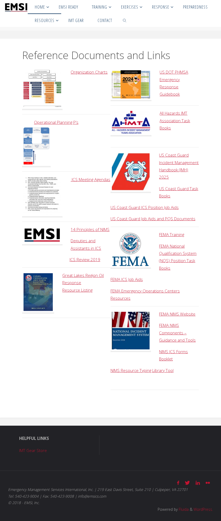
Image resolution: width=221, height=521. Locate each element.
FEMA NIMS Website (177, 314)
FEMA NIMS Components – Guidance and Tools (177, 333)
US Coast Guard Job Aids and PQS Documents (152, 218)
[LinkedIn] (198, 482)
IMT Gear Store (33, 450)
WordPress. (203, 509)
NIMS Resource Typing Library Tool (142, 370)
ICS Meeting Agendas (90, 179)
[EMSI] (16, 6)
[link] (125, 20)
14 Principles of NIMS (90, 229)
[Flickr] (208, 482)
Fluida (183, 509)
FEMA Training (171, 234)
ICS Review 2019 (85, 259)
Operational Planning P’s (56, 122)
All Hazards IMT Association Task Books (175, 120)
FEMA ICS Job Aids (126, 279)
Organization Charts (89, 72)
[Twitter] (187, 482)
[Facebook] (178, 482)
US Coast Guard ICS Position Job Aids (144, 207)
